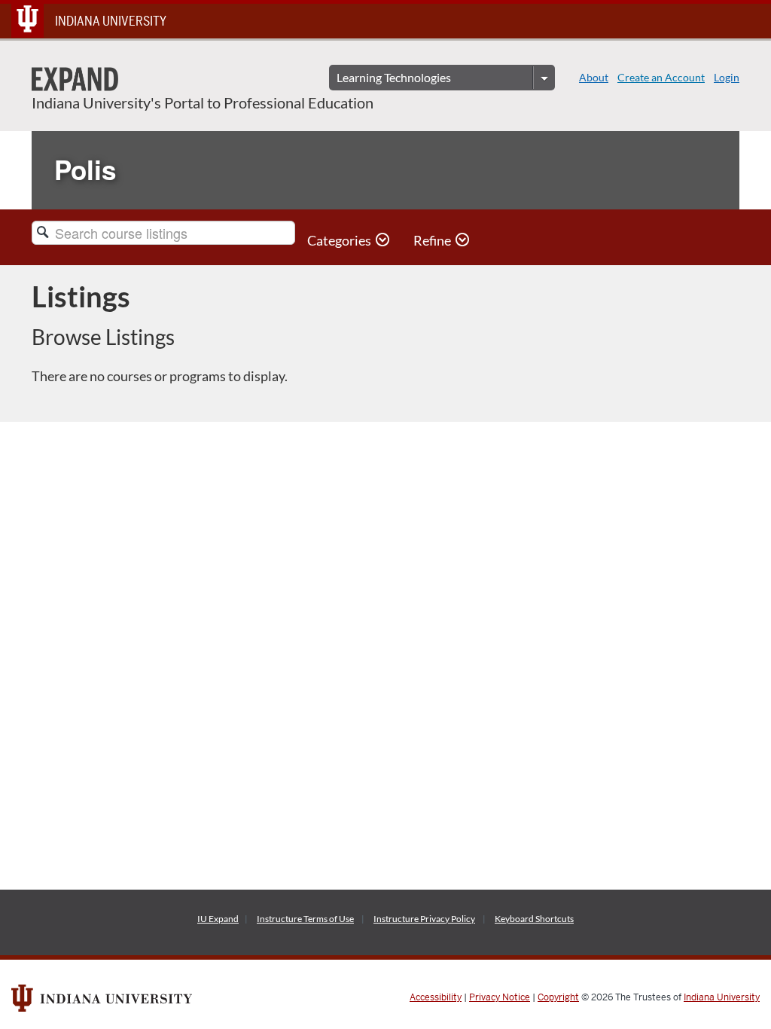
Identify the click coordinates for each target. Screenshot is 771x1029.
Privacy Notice (499, 997)
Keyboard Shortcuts (534, 918)
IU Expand (218, 918)
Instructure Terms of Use (305, 918)
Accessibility (436, 997)
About (593, 77)
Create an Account (661, 77)
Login (726, 77)
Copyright (558, 997)
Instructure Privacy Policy (424, 918)
